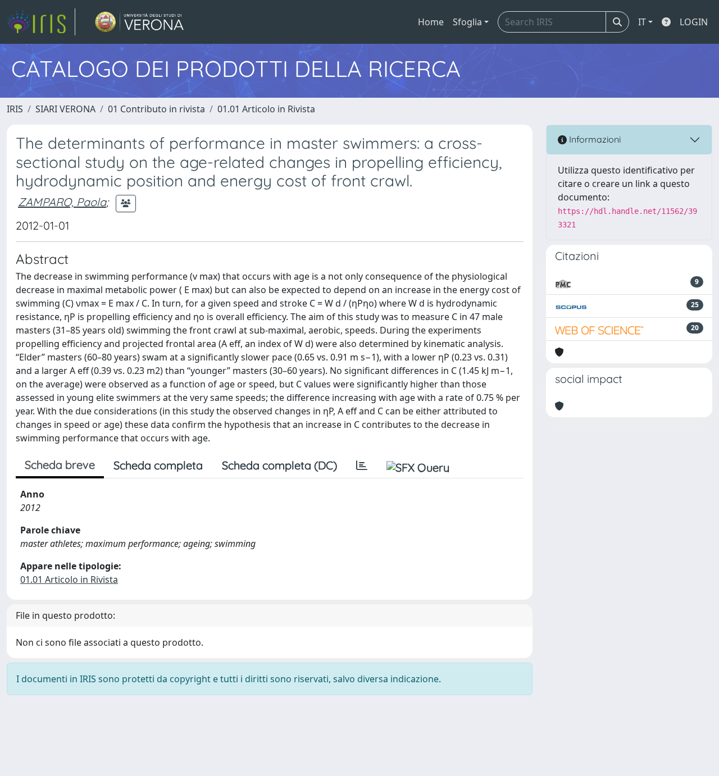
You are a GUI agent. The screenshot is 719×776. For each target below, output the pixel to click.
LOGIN (694, 22)
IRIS (15, 109)
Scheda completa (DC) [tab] (279, 465)
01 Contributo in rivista (156, 109)
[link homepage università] (139, 21)
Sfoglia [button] (467, 22)
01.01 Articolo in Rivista (266, 109)
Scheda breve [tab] (60, 465)
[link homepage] (41, 21)
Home (431, 22)
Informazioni (594, 139)
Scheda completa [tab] (158, 465)
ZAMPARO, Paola (62, 202)
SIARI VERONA (65, 109)
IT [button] (642, 22)
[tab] (362, 465)
